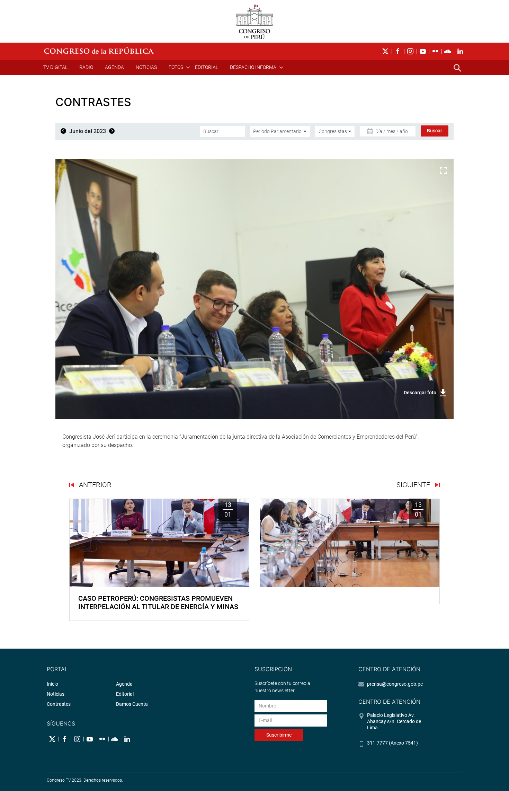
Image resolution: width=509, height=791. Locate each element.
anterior (94, 485)
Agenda (114, 67)
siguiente (414, 485)
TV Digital (55, 67)
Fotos (176, 67)
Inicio (52, 684)
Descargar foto (420, 392)
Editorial (206, 67)
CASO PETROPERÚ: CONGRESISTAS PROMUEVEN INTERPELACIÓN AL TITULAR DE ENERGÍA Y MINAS (158, 602)
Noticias (146, 67)
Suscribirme (279, 735)
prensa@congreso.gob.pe (395, 684)
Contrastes (59, 704)
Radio (86, 67)
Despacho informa (253, 67)
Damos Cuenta (132, 704)
